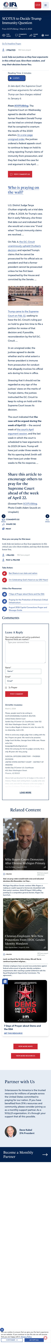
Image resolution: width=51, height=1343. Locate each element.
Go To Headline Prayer (11, 44)
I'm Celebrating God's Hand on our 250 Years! (28, 580)
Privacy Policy (26, 1337)
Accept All (34, 1340)
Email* (8, 677)
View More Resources (25, 1056)
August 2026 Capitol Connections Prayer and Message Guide (28, 609)
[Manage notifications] (45, 1338)
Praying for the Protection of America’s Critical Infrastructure (28, 601)
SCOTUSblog (21, 106)
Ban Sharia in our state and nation (23, 573)
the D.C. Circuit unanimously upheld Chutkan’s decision (24, 246)
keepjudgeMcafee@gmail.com (16, 746)
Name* (8, 668)
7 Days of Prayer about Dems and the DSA (26, 594)
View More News (25, 1046)
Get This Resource (13, 1033)
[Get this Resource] (25, 1001)
